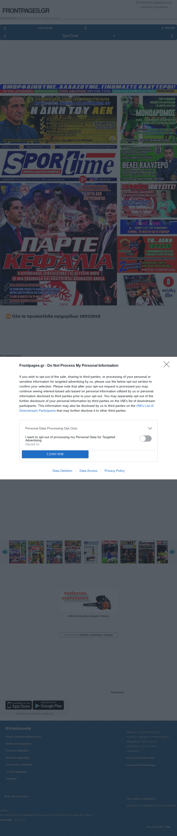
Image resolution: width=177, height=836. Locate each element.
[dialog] (88, 418)
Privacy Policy (115, 470)
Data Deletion (62, 470)
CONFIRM (55, 454)
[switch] (146, 438)
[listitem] (88, 428)
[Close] (168, 365)
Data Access (88, 470)
